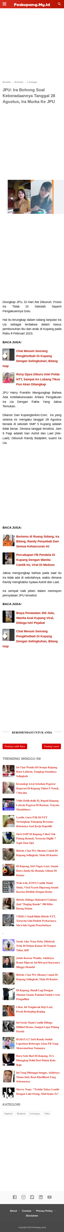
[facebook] (14, 1198)
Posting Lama (51, 746)
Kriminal (21, 1113)
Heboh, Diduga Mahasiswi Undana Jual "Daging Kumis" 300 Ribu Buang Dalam (36, 904)
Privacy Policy (44, 1210)
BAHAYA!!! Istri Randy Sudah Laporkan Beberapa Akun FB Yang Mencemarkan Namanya (37, 1043)
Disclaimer (32, 1215)
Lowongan (35, 1113)
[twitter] (32, 1198)
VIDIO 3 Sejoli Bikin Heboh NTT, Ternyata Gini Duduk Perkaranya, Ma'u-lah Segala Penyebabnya (36, 920)
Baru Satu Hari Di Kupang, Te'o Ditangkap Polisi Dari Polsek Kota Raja (35, 1060)
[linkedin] (40, 1198)
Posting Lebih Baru (15, 746)
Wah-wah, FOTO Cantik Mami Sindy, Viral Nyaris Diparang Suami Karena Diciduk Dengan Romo (37, 887)
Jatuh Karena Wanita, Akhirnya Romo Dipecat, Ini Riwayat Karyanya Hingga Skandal (38, 962)
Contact (26, 1210)
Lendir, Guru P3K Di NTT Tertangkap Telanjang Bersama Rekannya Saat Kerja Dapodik (34, 821)
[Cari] (59, 5)
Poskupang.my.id (32, 4)
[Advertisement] (32, 44)
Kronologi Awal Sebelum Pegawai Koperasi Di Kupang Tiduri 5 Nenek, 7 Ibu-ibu (37, 788)
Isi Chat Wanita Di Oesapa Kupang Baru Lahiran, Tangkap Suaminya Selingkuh (36, 771)
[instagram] (23, 1198)
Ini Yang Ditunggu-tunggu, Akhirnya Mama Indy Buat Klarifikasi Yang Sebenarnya (38, 1076)
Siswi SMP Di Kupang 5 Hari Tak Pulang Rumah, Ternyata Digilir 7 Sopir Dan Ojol (36, 838)
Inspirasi (8, 1113)
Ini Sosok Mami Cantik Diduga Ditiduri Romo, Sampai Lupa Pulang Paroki (37, 1026)
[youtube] (49, 1198)
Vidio (47, 1113)
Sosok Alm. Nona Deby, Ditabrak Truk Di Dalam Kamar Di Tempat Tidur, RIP (36, 945)
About (13, 1210)
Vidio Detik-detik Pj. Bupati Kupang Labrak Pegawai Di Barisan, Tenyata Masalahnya (37, 804)
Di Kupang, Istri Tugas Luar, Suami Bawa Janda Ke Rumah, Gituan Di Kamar (37, 870)
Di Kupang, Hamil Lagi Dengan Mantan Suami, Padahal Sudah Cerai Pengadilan (38, 994)
